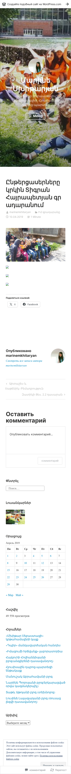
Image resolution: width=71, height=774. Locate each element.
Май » (19, 595)
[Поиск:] (25, 488)
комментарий (50, 460)
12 (42, 563)
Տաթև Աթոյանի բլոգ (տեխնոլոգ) (30, 692)
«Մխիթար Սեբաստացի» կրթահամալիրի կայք (25, 637)
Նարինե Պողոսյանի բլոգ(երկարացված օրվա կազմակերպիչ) (35, 684)
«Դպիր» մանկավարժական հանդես (33, 645)
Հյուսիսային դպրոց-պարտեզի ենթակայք (29, 668)
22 (8, 577)
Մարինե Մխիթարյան (35, 84)
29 (8, 584)
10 (25, 563)
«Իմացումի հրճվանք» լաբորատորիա (34, 651)
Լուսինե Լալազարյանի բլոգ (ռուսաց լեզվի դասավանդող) (33, 699)
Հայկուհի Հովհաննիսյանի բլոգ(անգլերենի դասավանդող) (29, 659)
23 (17, 577)
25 (34, 577)
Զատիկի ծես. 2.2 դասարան (42, 395)
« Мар (9, 595)
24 (25, 577)
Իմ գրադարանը (49, 212)
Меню (37, 116)
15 (8, 570)
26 (42, 577)
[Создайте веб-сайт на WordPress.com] (35, 4)
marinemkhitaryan (20, 212)
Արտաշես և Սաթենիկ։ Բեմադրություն (24, 386)
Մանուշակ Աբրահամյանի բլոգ (29, 676)
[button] (15, 517)
